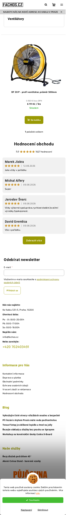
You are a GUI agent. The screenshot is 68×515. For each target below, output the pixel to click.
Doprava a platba (12, 377)
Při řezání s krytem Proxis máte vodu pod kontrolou (30, 420)
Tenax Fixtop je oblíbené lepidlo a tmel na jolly (27, 425)
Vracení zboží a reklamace (17, 389)
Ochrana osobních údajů (15, 385)
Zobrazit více (34, 240)
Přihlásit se (12, 290)
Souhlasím (34, 500)
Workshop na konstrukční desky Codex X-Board (27, 434)
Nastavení (26, 509)
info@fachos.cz (11, 337)
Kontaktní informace (13, 373)
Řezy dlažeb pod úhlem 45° (17, 456)
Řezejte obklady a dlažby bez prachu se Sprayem (28, 429)
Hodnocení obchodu (34, 144)
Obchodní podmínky (13, 381)
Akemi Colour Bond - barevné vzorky (22, 461)
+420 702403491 (16, 347)
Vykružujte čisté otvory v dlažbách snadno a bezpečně (31, 415)
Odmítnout (43, 510)
